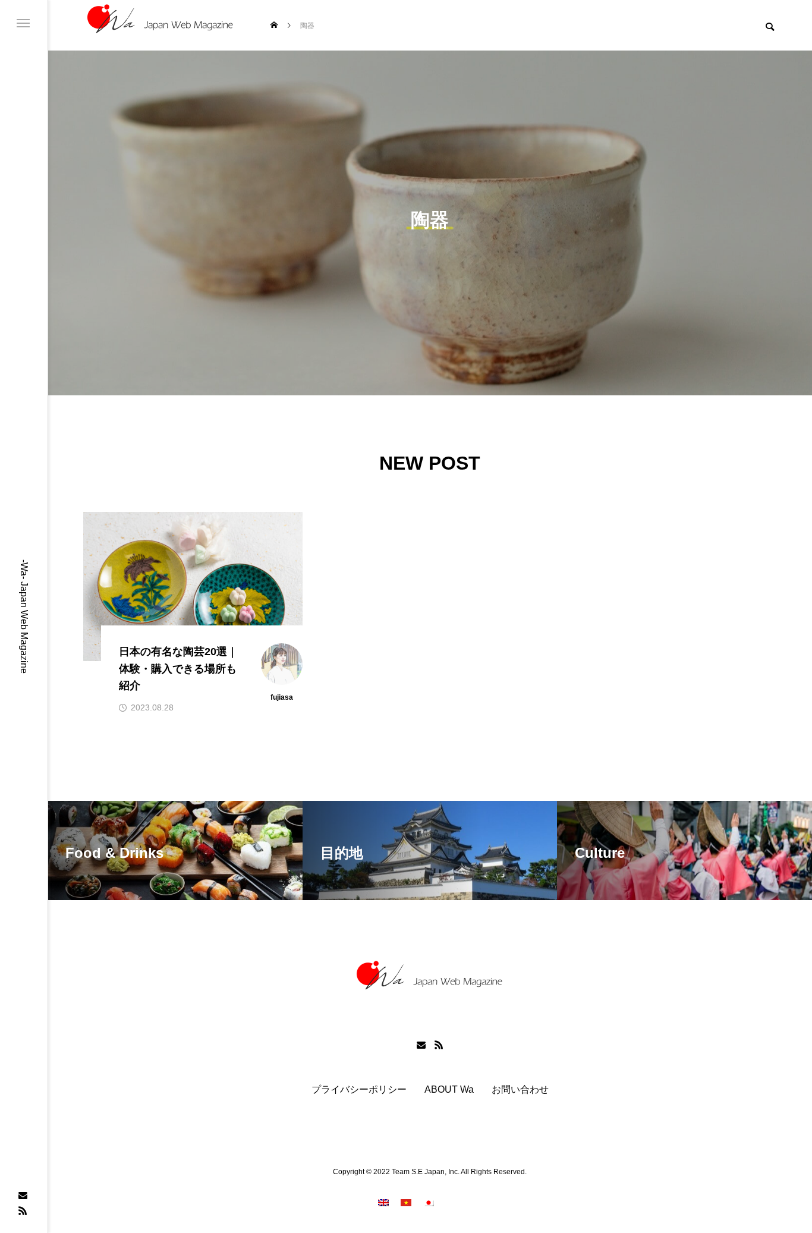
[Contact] (22, 1195)
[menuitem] (383, 1202)
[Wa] (160, 25)
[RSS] (22, 1210)
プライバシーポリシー (359, 1089)
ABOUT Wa (449, 1089)
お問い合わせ (520, 1089)
